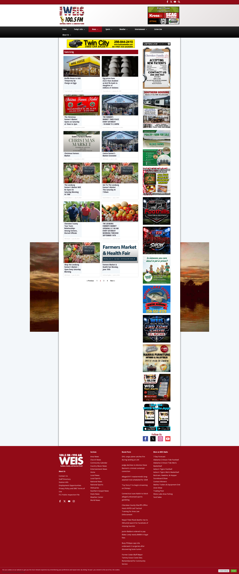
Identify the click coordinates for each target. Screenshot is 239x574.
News (94, 29)
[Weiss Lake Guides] (156, 299)
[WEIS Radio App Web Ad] (156, 417)
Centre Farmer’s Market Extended (109, 154)
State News (95, 494)
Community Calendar (98, 463)
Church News (95, 460)
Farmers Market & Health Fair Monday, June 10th (110, 267)
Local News (94, 475)
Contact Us (63, 476)
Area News (94, 456)
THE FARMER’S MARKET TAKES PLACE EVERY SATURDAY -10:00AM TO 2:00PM (111, 120)
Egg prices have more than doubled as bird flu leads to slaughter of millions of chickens (110, 83)
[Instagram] (74, 501)
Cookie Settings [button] (223, 571)
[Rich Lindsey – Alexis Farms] (156, 148)
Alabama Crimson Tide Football (166, 460)
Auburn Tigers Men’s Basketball (166, 472)
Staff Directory (65, 479)
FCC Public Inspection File (69, 495)
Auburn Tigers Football (162, 469)
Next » (112, 281)
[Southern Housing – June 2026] (156, 109)
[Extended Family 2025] (156, 269)
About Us (65, 35)
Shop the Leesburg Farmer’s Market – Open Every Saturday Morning (72, 268)
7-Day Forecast (159, 456)
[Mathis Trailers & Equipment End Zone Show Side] (156, 328)
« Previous (90, 281)
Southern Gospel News (99, 491)
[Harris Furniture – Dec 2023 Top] (156, 358)
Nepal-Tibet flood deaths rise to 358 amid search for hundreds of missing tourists (135, 523)
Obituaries (94, 488)
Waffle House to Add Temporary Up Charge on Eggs (72, 80)
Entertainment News (98, 469)
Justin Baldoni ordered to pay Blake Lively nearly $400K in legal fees (135, 534)
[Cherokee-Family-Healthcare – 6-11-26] (156, 68)
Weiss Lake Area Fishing (163, 494)
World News (95, 500)
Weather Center (96, 497)
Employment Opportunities (70, 485)
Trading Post (158, 491)
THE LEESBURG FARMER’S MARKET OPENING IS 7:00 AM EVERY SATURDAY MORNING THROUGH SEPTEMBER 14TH (111, 229)
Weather (122, 29)
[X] (171, 2)
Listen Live (158, 29)
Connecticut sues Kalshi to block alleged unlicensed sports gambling (135, 496)
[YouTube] (175, 2)
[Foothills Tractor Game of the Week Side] (156, 211)
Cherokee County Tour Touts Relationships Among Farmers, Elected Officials (71, 228)
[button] (179, 2)
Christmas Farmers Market (71, 154)
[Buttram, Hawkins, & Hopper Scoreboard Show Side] (156, 240)
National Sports (96, 484)
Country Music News (98, 466)
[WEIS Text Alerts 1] (156, 387)
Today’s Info (78, 29)
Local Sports (95, 478)
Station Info (63, 482)
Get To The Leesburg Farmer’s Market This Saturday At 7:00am (111, 188)
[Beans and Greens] (156, 181)
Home (64, 29)
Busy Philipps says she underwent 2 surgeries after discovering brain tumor (133, 546)
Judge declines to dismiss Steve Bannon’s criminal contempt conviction (134, 468)
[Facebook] (167, 2)
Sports (108, 29)
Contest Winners (160, 481)
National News (96, 481)
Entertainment (140, 29)
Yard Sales (157, 497)
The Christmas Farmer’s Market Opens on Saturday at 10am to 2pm (71, 120)
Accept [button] (234, 571)
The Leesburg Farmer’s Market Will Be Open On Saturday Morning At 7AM (72, 190)
